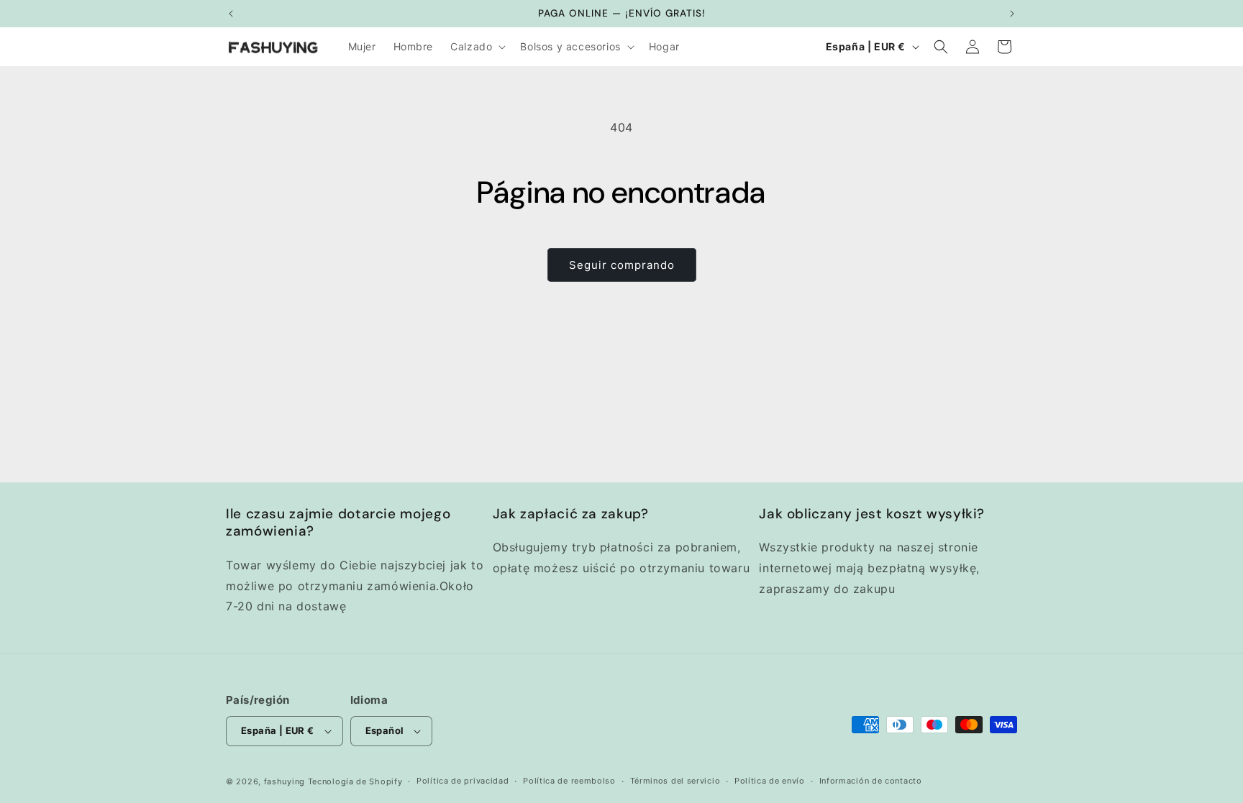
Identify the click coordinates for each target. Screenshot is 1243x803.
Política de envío (769, 781)
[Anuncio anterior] (231, 13)
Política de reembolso (569, 781)
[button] (476, 47)
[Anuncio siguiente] (1012, 13)
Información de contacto (870, 781)
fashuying (284, 781)
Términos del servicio (675, 781)
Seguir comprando (622, 265)
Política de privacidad (462, 781)
